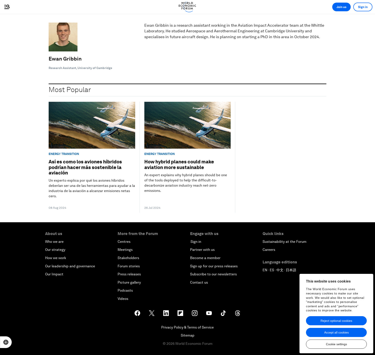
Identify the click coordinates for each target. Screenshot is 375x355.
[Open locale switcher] (6, 342)
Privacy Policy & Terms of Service (187, 327)
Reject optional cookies (336, 320)
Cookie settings (336, 344)
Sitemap (187, 335)
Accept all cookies (336, 332)
